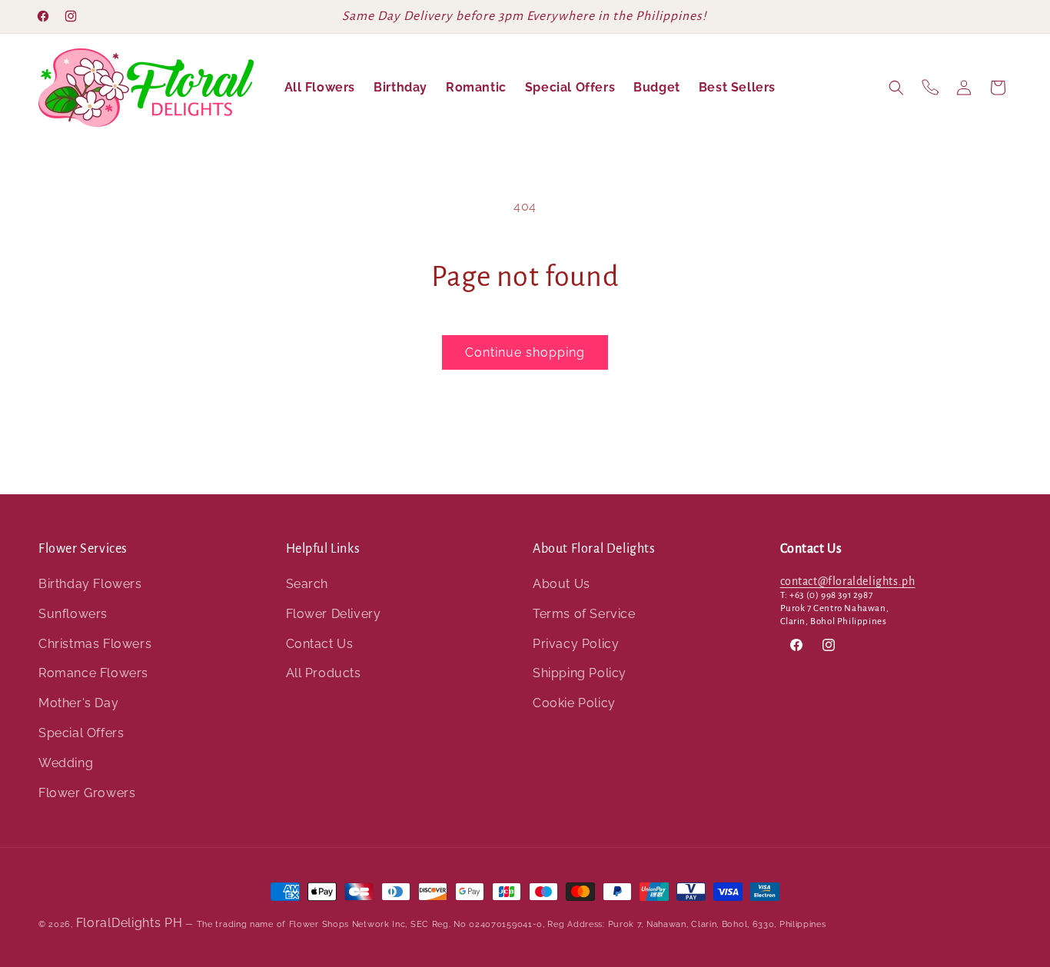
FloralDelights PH (129, 922)
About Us (561, 584)
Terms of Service (584, 613)
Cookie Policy (574, 703)
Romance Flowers (93, 673)
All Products (323, 673)
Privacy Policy (576, 643)
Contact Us (320, 643)
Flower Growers (86, 793)
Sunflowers (73, 613)
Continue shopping (525, 352)
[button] (896, 88)
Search (307, 584)
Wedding (65, 763)
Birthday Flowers (90, 584)
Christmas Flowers (94, 643)
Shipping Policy (579, 673)
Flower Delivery (333, 613)
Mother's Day (78, 703)
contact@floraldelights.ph (847, 581)
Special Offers (81, 733)
